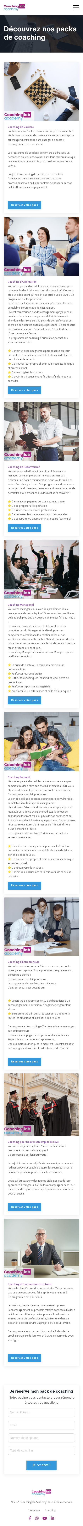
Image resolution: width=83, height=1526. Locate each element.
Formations (34, 1510)
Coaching (50, 1510)
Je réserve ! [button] (41, 1465)
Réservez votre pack (24, 205)
